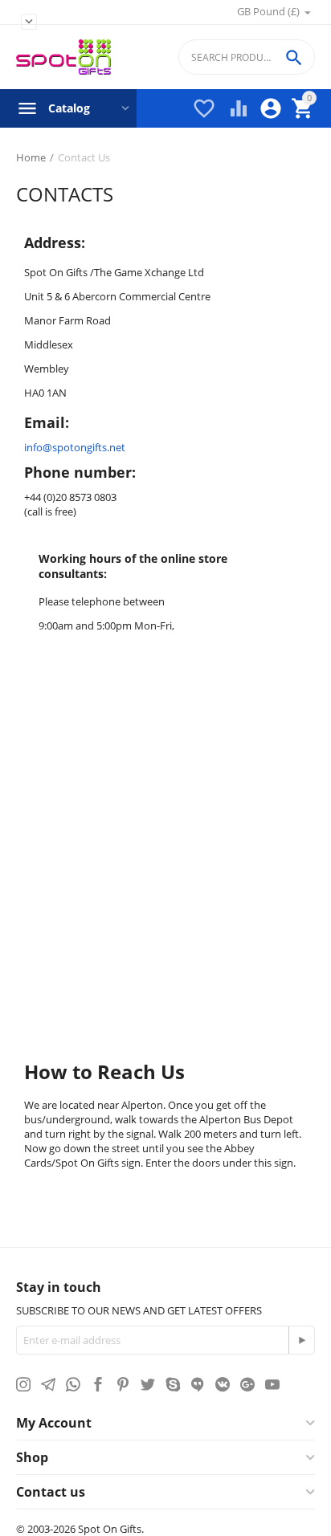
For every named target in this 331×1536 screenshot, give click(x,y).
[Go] (301, 1340)
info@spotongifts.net (74, 447)
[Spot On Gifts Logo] (63, 57)
